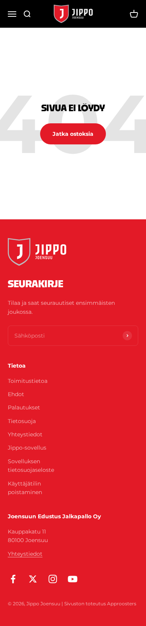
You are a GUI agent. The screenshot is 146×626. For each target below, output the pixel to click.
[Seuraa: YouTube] (72, 579)
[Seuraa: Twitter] (33, 579)
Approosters (121, 603)
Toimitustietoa (27, 380)
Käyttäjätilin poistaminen (25, 488)
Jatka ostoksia (73, 133)
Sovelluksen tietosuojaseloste (31, 465)
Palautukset (24, 407)
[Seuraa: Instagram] (52, 579)
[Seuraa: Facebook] (13, 579)
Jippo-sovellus (27, 447)
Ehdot (16, 394)
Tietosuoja (22, 421)
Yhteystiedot (25, 434)
